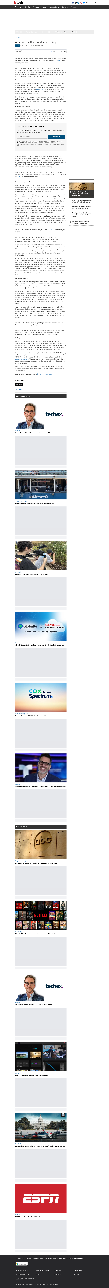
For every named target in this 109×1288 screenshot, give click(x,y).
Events (44, 7)
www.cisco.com (48, 355)
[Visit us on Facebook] (73, 3)
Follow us (54, 51)
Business (18, 37)
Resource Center (54, 7)
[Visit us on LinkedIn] (78, 3)
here (59, 61)
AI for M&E (74, 32)
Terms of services (37, 141)
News (21, 7)
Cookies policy (78, 1270)
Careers (37, 1274)
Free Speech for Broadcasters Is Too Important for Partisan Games (82, 214)
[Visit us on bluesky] (84, 3)
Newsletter (63, 51)
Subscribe (65, 7)
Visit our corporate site (75, 1258)
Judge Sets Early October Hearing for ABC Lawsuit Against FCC (80, 193)
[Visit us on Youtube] (81, 3)
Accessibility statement (22, 1274)
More (73, 7)
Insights (27, 7)
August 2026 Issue (31, 32)
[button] (92, 2)
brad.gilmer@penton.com (45, 374)
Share (19, 51)
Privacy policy (58, 1270)
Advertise (76, 1274)
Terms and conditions (22, 1270)
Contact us (57, 1274)
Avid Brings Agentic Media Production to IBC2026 (80, 222)
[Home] (15, 7)
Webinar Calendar (60, 32)
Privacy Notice (20, 142)
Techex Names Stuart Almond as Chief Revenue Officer (81, 207)
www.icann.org (40, 89)
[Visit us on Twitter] (76, 3)
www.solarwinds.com (22, 359)
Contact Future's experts (42, 1270)
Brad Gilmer (25, 45)
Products (36, 7)
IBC (42, 32)
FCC (49, 32)
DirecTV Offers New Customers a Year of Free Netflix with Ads (82, 201)
